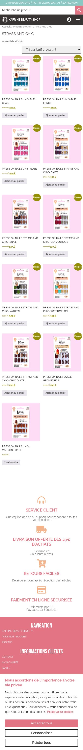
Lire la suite (11, 462)
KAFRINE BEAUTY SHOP (15, 631)
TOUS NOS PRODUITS (14, 636)
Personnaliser (41, 733)
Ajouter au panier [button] (14, 115)
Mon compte (10, 662)
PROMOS (7, 642)
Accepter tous (41, 723)
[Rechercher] (79, 10)
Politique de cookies (60, 711)
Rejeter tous (41, 743)
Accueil (6, 26)
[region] (41, 712)
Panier (6, 668)
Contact (7, 656)
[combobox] (37, 10)
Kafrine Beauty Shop (24, 19)
